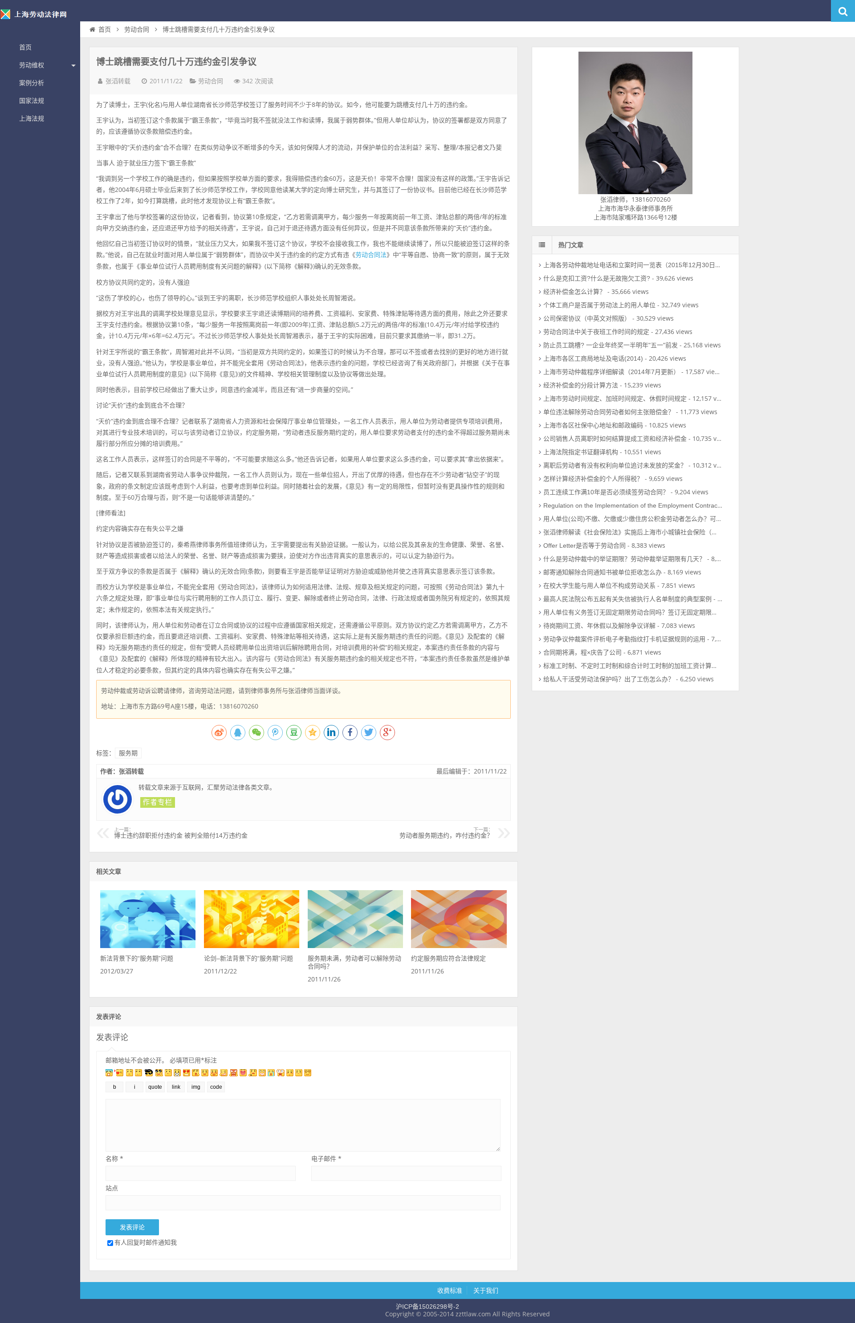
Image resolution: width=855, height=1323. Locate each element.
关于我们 (485, 1290)
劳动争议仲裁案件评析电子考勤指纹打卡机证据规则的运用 (624, 639)
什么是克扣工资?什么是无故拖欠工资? (596, 278)
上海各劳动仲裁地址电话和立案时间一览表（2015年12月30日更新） (638, 265)
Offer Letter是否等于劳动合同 (584, 545)
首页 (25, 47)
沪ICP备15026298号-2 (427, 1306)
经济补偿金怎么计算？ (574, 291)
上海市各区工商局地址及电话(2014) (593, 358)
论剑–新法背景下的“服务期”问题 (248, 958)
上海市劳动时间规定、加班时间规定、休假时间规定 (615, 398)
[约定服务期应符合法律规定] (458, 945)
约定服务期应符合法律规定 (448, 958)
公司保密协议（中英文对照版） (587, 318)
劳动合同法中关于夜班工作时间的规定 (596, 331)
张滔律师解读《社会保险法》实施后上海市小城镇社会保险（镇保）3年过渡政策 (654, 532)
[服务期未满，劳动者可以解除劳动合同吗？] (355, 945)
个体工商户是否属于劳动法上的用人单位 (599, 305)
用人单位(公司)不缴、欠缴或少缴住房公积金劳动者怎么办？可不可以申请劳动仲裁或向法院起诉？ (679, 518)
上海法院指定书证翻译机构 (580, 452)
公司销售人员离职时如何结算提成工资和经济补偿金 (615, 438)
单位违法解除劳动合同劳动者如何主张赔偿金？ (608, 411)
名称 (114, 1158)
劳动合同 (136, 29)
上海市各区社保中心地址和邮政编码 (593, 425)
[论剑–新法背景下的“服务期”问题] (251, 945)
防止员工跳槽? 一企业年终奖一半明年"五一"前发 (610, 345)
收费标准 (449, 1290)
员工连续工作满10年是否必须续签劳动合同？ (606, 492)
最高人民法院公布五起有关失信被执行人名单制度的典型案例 (627, 598)
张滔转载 (118, 81)
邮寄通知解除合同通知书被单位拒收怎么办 (602, 572)
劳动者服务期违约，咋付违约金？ (446, 833)
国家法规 (31, 100)
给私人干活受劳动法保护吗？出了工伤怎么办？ (608, 679)
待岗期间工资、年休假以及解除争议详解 (599, 625)
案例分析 (31, 82)
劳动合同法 (371, 254)
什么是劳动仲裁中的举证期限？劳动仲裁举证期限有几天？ (624, 558)
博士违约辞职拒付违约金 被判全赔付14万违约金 (181, 833)
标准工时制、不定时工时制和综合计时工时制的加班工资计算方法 (633, 665)
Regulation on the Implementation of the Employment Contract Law (638, 505)
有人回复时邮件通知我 (145, 1242)
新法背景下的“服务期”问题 (136, 958)
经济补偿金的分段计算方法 (580, 385)
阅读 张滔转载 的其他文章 (157, 802)
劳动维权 (31, 65)
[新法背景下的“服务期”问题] (147, 945)
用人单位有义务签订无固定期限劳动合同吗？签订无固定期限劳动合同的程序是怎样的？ (664, 612)
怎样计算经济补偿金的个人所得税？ (593, 478)
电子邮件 (326, 1158)
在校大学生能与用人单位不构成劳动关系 (599, 585)
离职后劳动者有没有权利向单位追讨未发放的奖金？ (615, 465)
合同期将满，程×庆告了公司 (582, 652)
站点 (112, 1188)
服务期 (128, 753)
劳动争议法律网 (40, 19)
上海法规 (31, 118)
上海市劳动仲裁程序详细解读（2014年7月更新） (611, 371)
